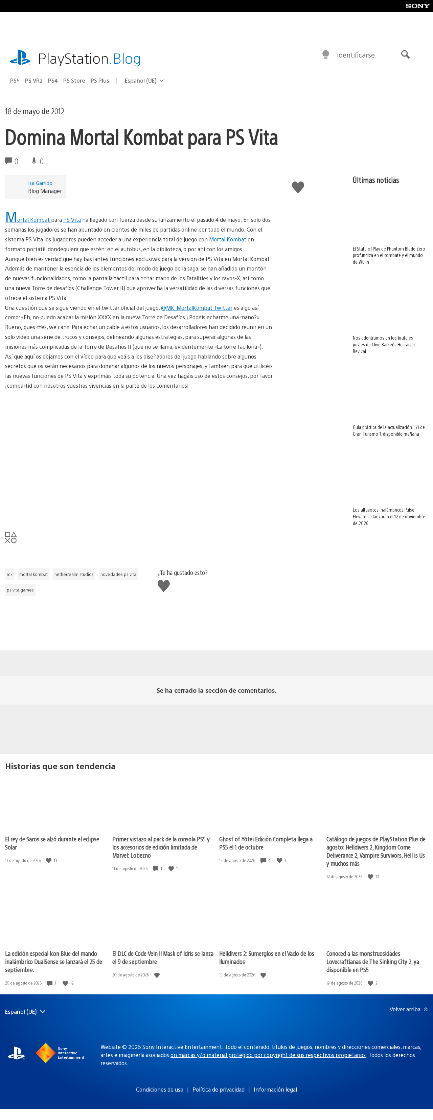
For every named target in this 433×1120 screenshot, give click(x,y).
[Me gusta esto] (49, 860)
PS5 (15, 80)
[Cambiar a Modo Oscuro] (325, 55)
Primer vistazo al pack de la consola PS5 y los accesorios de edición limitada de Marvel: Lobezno (161, 847)
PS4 (53, 80)
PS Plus (100, 80)
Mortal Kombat (28, 219)
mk (10, 574)
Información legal (275, 1089)
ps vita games (20, 590)
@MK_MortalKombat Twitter (196, 307)
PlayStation (89, 57)
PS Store (74, 80)
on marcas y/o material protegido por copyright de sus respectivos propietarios (268, 1054)
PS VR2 (34, 80)
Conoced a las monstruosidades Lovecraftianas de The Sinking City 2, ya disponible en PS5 (372, 961)
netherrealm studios (74, 574)
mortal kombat (33, 574)
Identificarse (356, 54)
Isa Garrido (40, 182)
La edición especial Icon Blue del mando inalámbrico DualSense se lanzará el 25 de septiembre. (53, 961)
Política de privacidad (218, 1089)
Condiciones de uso (159, 1089)
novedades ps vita (118, 574)
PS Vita (72, 219)
